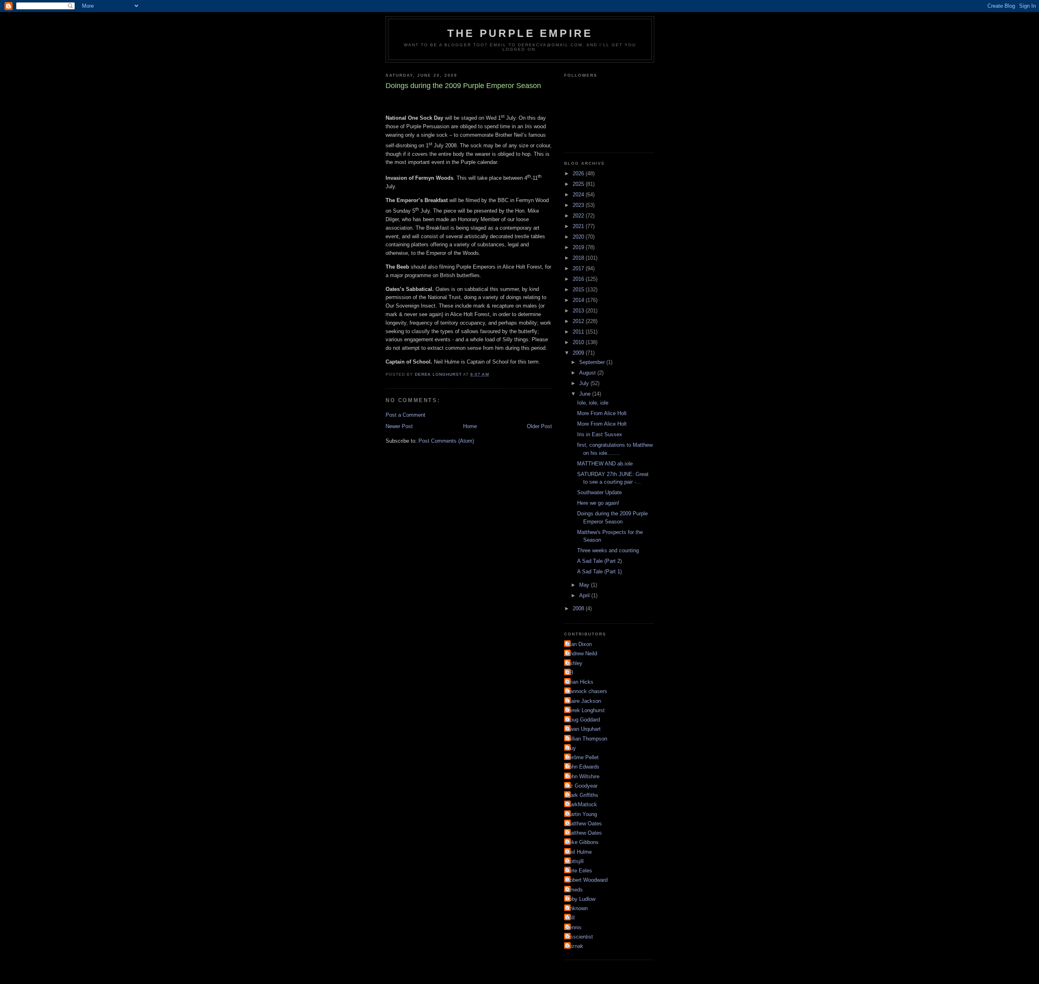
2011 (579, 332)
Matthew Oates (584, 823)
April (585, 595)
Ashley (574, 663)
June (585, 394)
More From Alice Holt (602, 413)
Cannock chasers (586, 691)
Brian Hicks (579, 682)
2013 (579, 311)
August (588, 373)
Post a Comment (405, 415)
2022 (579, 216)
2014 (579, 300)
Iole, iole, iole (592, 403)
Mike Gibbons (582, 842)
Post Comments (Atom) (446, 441)
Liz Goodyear (581, 786)
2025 (579, 184)
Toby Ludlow (580, 899)
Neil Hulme (579, 852)
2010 (579, 342)
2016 (579, 279)
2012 (579, 321)
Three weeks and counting (608, 550)
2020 (579, 237)
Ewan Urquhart (583, 729)
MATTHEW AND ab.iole (605, 464)
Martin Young (581, 814)
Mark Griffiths (582, 795)
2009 (579, 353)
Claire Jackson (583, 701)
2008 (579, 608)
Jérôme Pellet (582, 757)
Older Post (539, 426)
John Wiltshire (582, 776)
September (592, 362)
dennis (574, 927)
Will (570, 918)
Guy (571, 748)
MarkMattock (581, 804)
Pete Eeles (579, 871)
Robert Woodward (587, 880)
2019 (579, 247)
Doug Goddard (583, 720)
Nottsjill (575, 861)
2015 (579, 289)
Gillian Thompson (586, 739)
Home (470, 426)
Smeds (574, 890)
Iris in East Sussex (599, 434)
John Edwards (582, 767)
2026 (579, 173)
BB (569, 673)
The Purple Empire (520, 33)
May (585, 585)
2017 (579, 268)
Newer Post (399, 426)
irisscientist (579, 937)
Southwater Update (599, 492)
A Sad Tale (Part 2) (599, 561)
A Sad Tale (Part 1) (599, 571)
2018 (579, 258)
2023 (579, 205)
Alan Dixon (579, 644)
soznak (574, 946)
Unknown (577, 908)
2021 (579, 226)
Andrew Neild (581, 653)
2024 (579, 195)
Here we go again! (598, 503)
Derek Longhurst (585, 710)
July (585, 383)
